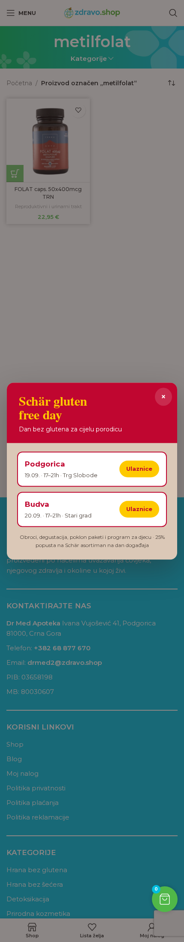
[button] (165, 899)
